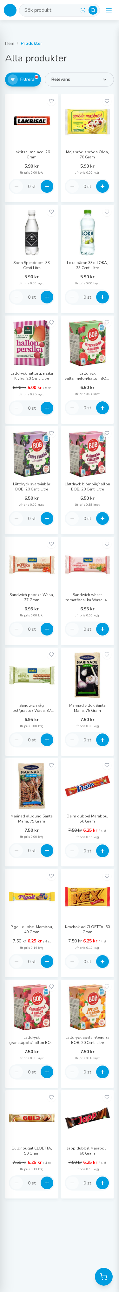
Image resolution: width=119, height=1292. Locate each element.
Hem (9, 43)
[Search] (93, 10)
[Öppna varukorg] (104, 1277)
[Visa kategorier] (108, 10)
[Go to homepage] (10, 10)
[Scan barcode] (82, 10)
